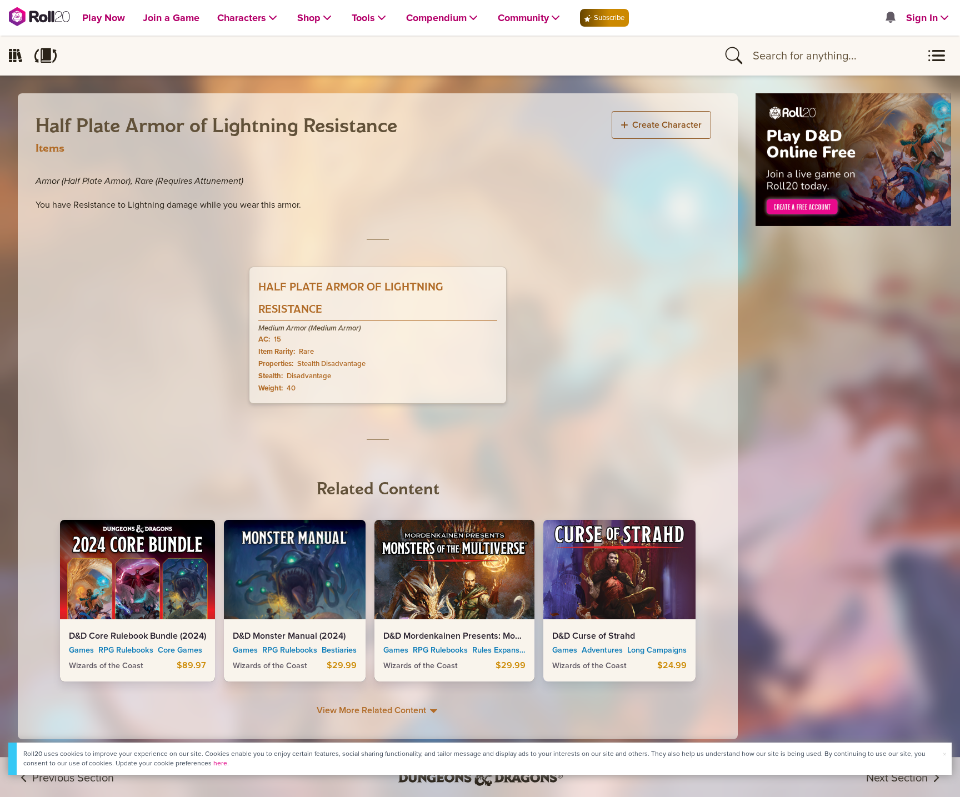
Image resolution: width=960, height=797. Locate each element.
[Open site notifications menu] (890, 18)
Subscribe (608, 17)
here (220, 763)
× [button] (944, 754)
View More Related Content (372, 710)
